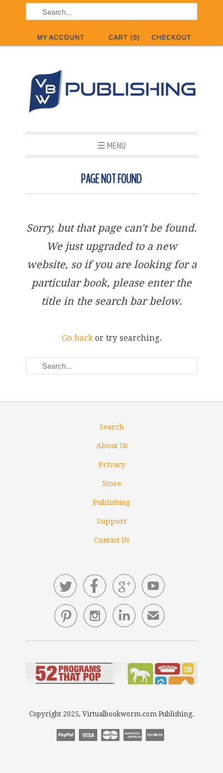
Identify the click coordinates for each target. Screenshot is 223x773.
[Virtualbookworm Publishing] (111, 93)
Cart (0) (124, 37)
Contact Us (111, 540)
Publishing (111, 502)
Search (111, 427)
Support (111, 521)
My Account (61, 37)
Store (111, 483)
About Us (112, 445)
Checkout (172, 37)
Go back (77, 337)
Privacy (111, 464)
